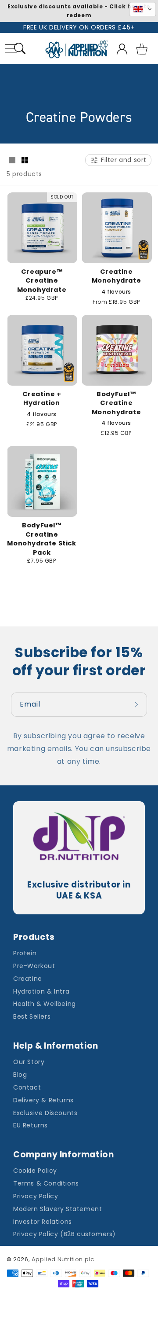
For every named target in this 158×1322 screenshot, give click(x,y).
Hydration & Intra (41, 991)
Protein (24, 953)
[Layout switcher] (12, 161)
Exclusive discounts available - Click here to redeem (79, 11)
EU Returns (30, 1125)
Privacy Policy (35, 1196)
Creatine (27, 978)
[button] (20, 50)
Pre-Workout (34, 965)
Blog (20, 1074)
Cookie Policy (35, 1170)
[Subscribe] (137, 704)
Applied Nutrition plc (63, 1259)
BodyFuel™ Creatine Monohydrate (116, 403)
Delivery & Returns (43, 1100)
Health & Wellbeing (44, 1003)
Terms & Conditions (46, 1183)
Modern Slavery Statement (57, 1208)
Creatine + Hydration (41, 399)
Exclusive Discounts (45, 1112)
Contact (27, 1087)
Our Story (28, 1061)
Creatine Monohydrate (116, 276)
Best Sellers (31, 1016)
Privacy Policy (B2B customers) (64, 1234)
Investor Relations (42, 1221)
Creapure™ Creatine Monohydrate (42, 280)
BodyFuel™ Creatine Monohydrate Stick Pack (41, 539)
